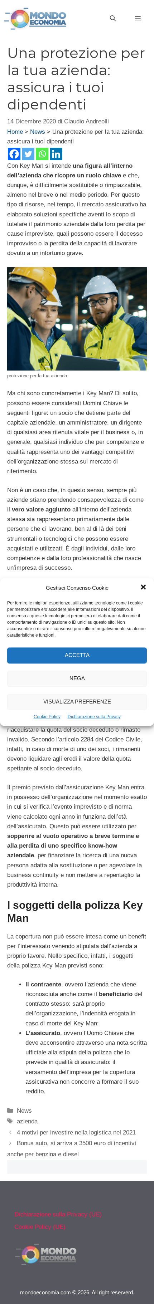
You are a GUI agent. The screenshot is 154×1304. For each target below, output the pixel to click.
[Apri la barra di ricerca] (112, 19)
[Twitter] (28, 154)
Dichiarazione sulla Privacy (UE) (58, 1214)
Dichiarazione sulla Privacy (94, 716)
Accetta (77, 655)
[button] (143, 588)
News (37, 131)
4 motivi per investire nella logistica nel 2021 (76, 1132)
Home (15, 131)
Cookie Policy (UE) (40, 1227)
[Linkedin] (56, 154)
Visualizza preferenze (77, 702)
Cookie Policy (47, 716)
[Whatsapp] (42, 154)
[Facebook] (14, 154)
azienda (27, 1121)
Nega (77, 679)
